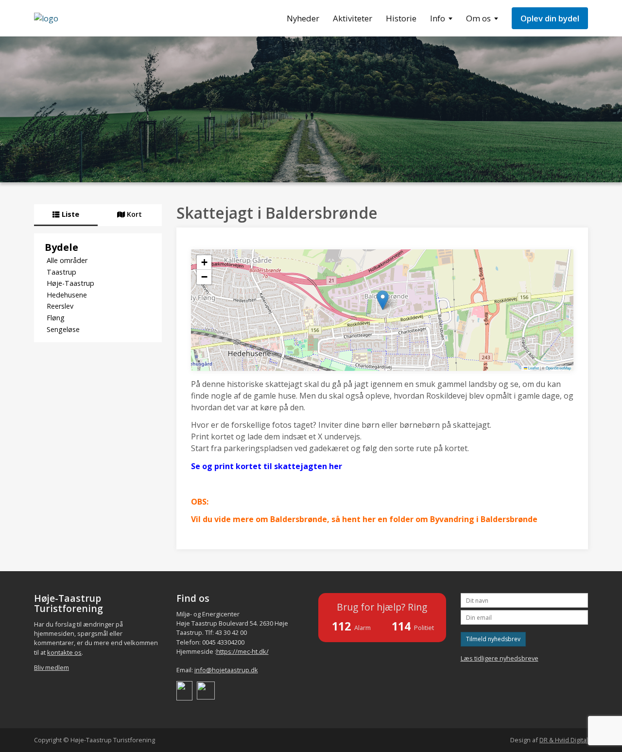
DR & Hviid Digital (563, 739)
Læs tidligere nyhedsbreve (499, 658)
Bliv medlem (51, 667)
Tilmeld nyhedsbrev (493, 639)
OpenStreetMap (558, 367)
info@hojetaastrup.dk (226, 669)
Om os (478, 18)
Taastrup (61, 272)
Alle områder (67, 260)
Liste (69, 214)
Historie (401, 18)
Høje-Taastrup (70, 283)
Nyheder (303, 18)
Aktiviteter (352, 18)
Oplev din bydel (549, 18)
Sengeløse (63, 329)
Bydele (61, 247)
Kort (133, 214)
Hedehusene (67, 294)
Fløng (56, 317)
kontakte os (64, 652)
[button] (383, 300)
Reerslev (60, 306)
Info (437, 18)
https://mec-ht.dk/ (242, 651)
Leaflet (533, 367)
